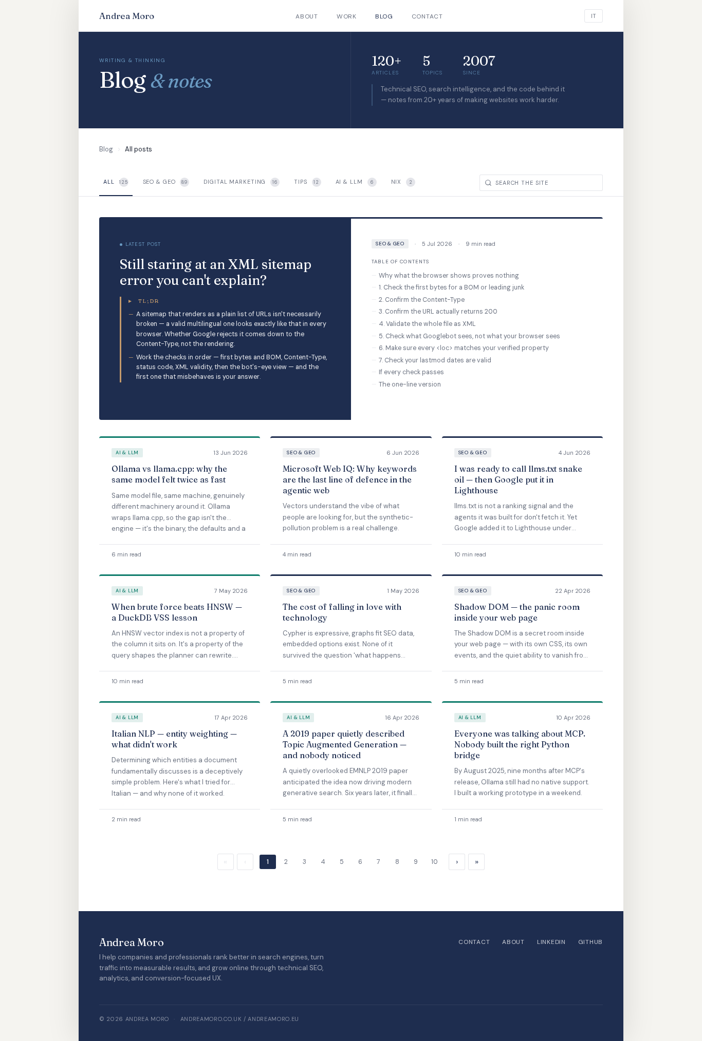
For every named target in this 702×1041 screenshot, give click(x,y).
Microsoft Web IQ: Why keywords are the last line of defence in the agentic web (350, 479)
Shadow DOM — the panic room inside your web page (517, 612)
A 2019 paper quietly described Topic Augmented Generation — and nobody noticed (345, 744)
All (115, 181)
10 (434, 862)
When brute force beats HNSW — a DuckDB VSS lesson (177, 612)
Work (347, 16)
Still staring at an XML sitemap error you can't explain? (215, 272)
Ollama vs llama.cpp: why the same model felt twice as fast (169, 474)
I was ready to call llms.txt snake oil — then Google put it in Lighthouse (518, 479)
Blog (384, 16)
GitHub (590, 942)
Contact (427, 16)
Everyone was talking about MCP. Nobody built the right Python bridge (519, 744)
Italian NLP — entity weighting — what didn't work (174, 738)
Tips (306, 181)
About (306, 16)
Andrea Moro (126, 15)
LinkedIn (551, 942)
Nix (402, 181)
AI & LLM (355, 181)
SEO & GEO (165, 181)
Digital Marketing (241, 181)
